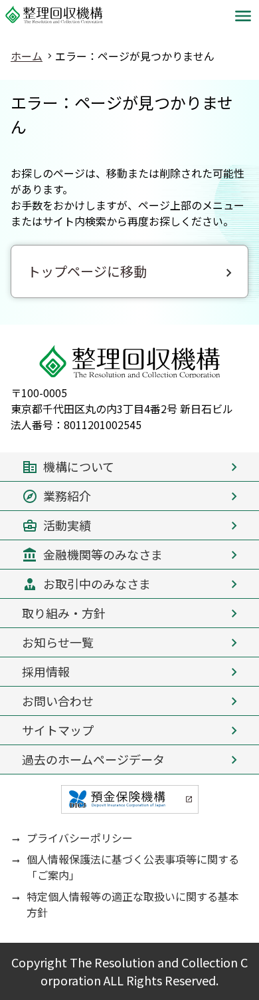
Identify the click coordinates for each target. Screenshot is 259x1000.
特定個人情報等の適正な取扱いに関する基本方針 (133, 904)
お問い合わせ (58, 700)
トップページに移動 (87, 271)
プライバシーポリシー (80, 838)
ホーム (27, 56)
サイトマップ (58, 730)
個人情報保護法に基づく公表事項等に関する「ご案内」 (133, 867)
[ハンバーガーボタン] (243, 16)
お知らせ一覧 (58, 642)
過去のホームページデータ (93, 759)
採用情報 (46, 671)
